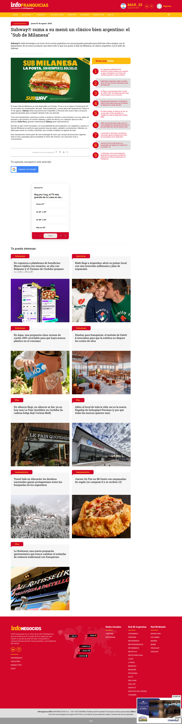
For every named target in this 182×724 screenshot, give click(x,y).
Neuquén (132, 670)
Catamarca (133, 634)
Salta (130, 677)
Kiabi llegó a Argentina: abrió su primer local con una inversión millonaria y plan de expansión (114, 83)
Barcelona (156, 634)
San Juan (132, 680)
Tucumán (132, 695)
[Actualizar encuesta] (40, 236)
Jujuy (130, 659)
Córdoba (132, 637)
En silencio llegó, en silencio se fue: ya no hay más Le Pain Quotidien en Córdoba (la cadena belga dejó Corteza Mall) (114, 114)
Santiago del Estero (137, 691)
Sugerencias (16, 658)
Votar (50, 236)
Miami (153, 644)
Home (15, 15)
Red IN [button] (111, 15)
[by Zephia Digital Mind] (91, 721)
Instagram (110, 637)
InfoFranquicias (135, 644)
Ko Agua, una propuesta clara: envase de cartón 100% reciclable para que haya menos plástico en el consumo (115, 93)
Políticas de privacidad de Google (98, 714)
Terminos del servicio (118, 714)
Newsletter (98, 15)
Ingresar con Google (27, 169)
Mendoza (132, 666)
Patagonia (132, 673)
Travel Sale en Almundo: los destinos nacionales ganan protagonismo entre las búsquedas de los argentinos (114, 135)
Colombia (155, 637)
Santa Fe (132, 688)
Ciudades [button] (40, 15)
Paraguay (155, 648)
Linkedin (109, 634)
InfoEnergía (133, 641)
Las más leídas (57, 15)
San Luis (131, 684)
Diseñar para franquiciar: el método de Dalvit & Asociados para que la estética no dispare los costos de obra (114, 103)
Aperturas (81, 256)
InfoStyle (132, 652)
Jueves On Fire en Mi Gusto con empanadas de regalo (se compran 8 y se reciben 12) (114, 145)
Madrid (154, 641)
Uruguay (154, 652)
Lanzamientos (19, 23)
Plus (17, 400)
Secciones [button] (26, 15)
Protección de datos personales (117, 712)
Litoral (131, 662)
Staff (84, 14)
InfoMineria (133, 648)
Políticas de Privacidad (95, 712)
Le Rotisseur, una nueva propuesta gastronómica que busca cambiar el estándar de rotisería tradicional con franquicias (113, 156)
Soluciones (20, 256)
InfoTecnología (135, 655)
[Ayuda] (60, 236)
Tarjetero (71, 15)
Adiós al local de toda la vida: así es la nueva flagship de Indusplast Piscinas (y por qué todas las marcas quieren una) (115, 125)
